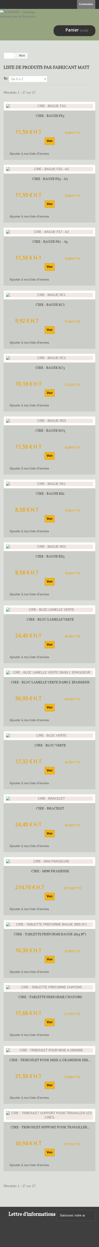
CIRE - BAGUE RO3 (50, 431)
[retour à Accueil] (8, 56)
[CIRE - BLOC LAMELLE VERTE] (49, 610)
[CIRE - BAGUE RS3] (49, 547)
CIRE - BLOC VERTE (50, 745)
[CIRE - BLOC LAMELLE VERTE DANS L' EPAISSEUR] (49, 672)
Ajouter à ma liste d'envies (29, 153)
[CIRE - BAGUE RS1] (49, 484)
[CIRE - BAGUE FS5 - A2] (49, 169)
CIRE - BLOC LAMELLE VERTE (50, 619)
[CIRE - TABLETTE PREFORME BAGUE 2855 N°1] (49, 924)
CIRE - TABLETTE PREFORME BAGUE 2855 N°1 (50, 934)
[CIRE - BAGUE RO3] (49, 421)
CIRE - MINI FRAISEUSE (50, 871)
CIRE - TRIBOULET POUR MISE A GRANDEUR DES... (50, 1060)
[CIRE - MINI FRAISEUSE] (49, 861)
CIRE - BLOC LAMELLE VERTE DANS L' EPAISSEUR (50, 682)
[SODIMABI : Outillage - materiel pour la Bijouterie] (20, 23)
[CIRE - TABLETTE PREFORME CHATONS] (49, 987)
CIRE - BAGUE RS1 (50, 494)
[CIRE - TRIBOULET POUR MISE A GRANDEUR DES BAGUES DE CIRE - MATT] (49, 1050)
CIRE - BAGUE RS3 (50, 556)
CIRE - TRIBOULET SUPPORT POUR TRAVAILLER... (50, 1127)
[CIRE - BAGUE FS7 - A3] (49, 232)
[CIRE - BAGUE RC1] (49, 295)
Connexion (86, 4)
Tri (5, 78)
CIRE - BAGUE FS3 (50, 116)
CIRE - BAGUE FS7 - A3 (50, 242)
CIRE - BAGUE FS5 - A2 (50, 179)
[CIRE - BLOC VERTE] (49, 735)
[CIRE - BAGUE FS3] (49, 106)
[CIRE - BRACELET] (49, 799)
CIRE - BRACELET (50, 808)
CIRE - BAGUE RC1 (50, 305)
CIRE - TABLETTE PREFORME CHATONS (50, 997)
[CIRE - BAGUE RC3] (49, 358)
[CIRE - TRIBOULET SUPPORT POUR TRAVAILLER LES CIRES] (49, 1115)
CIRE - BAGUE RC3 (50, 368)
